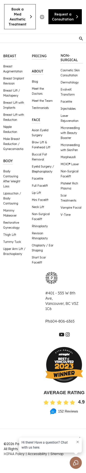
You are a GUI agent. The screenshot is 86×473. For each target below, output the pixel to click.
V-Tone (66, 215)
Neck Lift (38, 207)
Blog (35, 81)
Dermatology (70, 82)
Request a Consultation (63, 16)
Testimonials (40, 108)
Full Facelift (40, 186)
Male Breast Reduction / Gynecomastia (13, 144)
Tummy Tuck (12, 242)
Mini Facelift (40, 200)
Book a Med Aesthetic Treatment (18, 16)
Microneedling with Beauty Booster (70, 133)
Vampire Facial (71, 207)
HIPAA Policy (14, 454)
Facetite (37, 178)
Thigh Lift (9, 235)
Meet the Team (42, 101)
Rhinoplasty (40, 226)
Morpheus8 (68, 157)
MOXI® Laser (70, 164)
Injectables (68, 109)
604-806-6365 (62, 321)
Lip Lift (36, 193)
